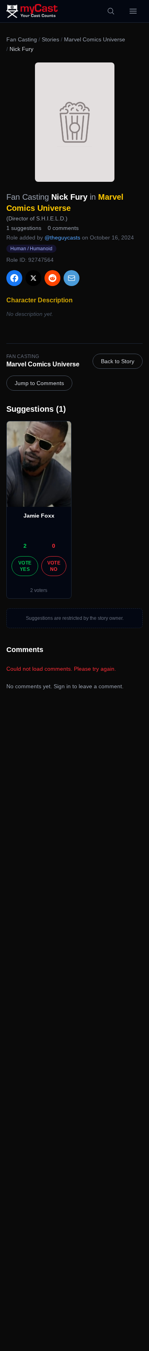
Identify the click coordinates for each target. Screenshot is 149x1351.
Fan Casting (21, 39)
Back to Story (117, 361)
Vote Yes (24, 566)
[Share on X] (33, 278)
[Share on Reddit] (52, 278)
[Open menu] (133, 11)
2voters (38, 590)
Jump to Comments (39, 383)
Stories (50, 39)
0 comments (63, 228)
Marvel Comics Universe (94, 39)
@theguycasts (62, 237)
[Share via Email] (71, 278)
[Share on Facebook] (14, 278)
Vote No (53, 566)
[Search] (110, 11)
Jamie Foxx (38, 515)
